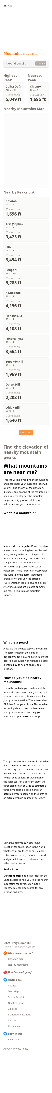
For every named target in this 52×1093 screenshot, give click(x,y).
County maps (15, 1026)
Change (40, 63)
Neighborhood (16, 1003)
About (6, 1048)
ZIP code (12, 1008)
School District (16, 997)
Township (13, 991)
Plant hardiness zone (19, 1014)
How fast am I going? (20, 972)
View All (26, 432)
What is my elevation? (21, 953)
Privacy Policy (20, 1048)
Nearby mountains (18, 964)
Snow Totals (15, 1033)
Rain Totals (14, 1039)
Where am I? (15, 979)
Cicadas (12, 1020)
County (12, 985)
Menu (11, 6)
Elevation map (16, 959)
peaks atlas (15, 875)
